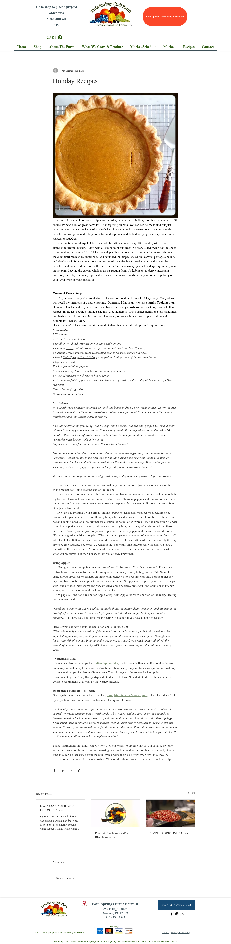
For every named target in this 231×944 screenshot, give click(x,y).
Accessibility (184, 932)
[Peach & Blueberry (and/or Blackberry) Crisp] (115, 813)
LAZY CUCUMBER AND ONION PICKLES (57, 808)
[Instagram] (177, 914)
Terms (174, 932)
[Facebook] (172, 914)
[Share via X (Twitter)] (62, 770)
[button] (54, 37)
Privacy (165, 932)
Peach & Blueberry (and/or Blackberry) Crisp (111, 835)
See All (191, 793)
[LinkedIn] (182, 914)
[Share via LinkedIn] (71, 770)
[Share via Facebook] (54, 770)
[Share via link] (79, 770)
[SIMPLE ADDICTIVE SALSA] (170, 813)
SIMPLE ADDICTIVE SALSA (169, 833)
